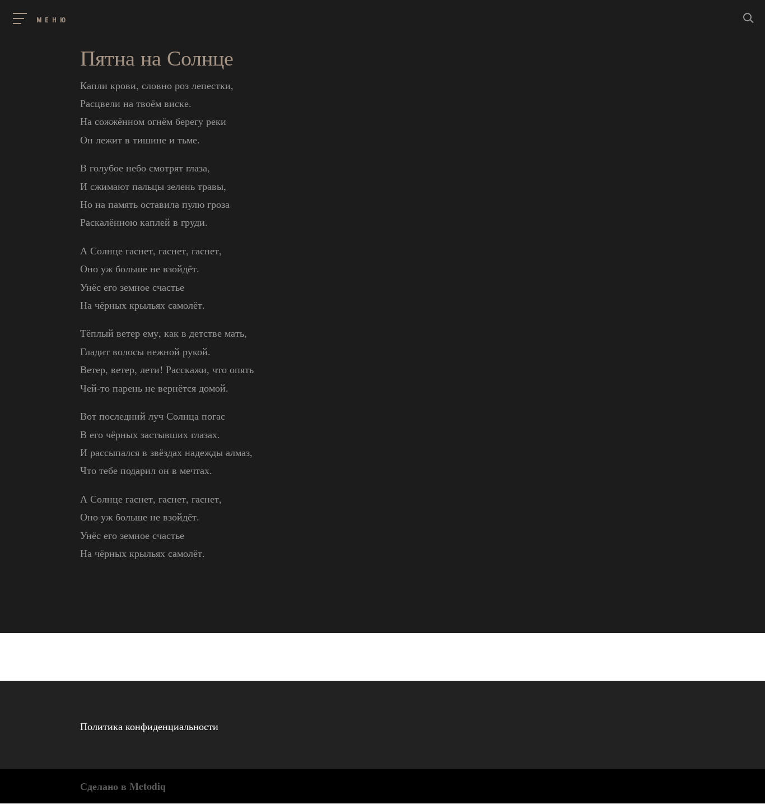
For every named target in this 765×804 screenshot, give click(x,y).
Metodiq (147, 786)
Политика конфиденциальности (149, 726)
